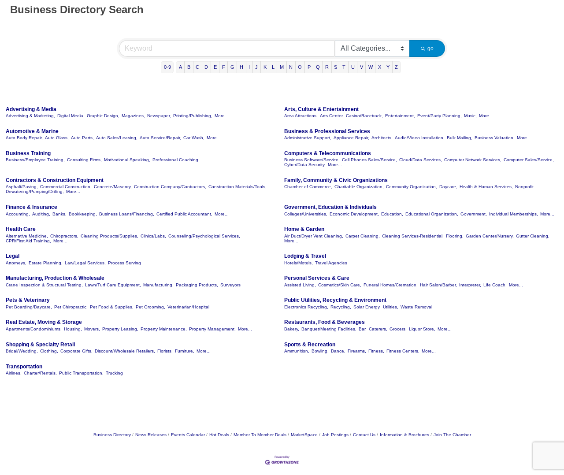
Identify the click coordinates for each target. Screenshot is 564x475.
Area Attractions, (301, 115)
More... (222, 115)
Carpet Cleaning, (362, 236)
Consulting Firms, (84, 159)
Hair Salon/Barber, (438, 284)
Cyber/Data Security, (305, 164)
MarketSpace (304, 434)
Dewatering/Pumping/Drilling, (35, 191)
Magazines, (133, 115)
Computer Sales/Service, (529, 159)
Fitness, (376, 351)
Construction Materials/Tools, (237, 186)
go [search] (430, 48)
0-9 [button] (167, 67)
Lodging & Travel (305, 256)
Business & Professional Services (327, 131)
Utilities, (390, 306)
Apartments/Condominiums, (34, 329)
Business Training (28, 153)
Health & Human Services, (486, 186)
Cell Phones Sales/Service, (369, 159)
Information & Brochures (404, 434)
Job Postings (335, 434)
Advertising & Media (31, 109)
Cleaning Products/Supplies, (109, 236)
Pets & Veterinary (28, 300)
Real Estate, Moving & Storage (44, 322)
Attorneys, (16, 262)
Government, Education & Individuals (330, 207)
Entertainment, (400, 115)
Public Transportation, (81, 373)
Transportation (24, 367)
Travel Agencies (331, 262)
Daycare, (448, 186)
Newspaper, (159, 115)
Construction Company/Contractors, (170, 186)
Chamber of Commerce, (308, 186)
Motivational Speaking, (127, 159)
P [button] (309, 67)
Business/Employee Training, (35, 159)
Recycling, (340, 306)
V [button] (361, 67)
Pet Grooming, (150, 306)
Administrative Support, (307, 137)
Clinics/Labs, (153, 236)
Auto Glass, (57, 137)
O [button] (300, 67)
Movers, (92, 329)
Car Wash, (193, 137)
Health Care (21, 229)
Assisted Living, (300, 284)
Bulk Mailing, (459, 137)
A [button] (180, 67)
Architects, (382, 137)
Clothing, (49, 351)
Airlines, (14, 373)
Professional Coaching (175, 159)
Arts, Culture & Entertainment (321, 109)
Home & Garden (304, 229)
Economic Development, (354, 214)
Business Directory (112, 434)
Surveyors (230, 284)
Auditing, (41, 214)
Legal (12, 256)
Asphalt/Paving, (22, 186)
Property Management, (212, 329)
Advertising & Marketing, (30, 115)
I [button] (249, 67)
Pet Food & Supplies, (112, 306)
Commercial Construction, (66, 186)
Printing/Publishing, (192, 115)
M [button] (282, 67)
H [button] (241, 67)
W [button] (370, 67)
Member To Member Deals (260, 434)
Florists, (165, 351)
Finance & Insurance (31, 207)
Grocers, (398, 329)
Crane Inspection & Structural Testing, (44, 284)
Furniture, (184, 351)
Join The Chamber (452, 434)
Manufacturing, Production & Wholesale (55, 278)
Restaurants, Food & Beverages (324, 322)
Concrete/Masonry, (113, 186)
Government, (473, 214)
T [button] (343, 67)
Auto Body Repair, (24, 137)
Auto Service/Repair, (160, 137)
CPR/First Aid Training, (28, 240)
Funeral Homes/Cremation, (391, 284)
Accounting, (18, 214)
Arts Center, (332, 115)
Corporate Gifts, (76, 351)
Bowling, (320, 351)
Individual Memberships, (513, 214)
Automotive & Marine (32, 131)
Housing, (73, 329)
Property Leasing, (120, 329)
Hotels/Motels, (298, 262)
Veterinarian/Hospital (188, 306)
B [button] (188, 67)
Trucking (114, 373)
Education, (392, 214)
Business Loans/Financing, (126, 214)
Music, (470, 115)
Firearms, (357, 351)
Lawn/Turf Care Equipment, (113, 284)
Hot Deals (219, 434)
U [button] (353, 67)
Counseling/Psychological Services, (204, 236)
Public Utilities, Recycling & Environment (335, 300)
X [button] (379, 67)
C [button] (197, 67)
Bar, (363, 329)
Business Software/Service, (312, 159)
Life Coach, (495, 284)
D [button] (206, 67)
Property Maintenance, (164, 329)
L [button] (273, 67)
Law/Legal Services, (85, 262)
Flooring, (455, 236)
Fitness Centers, (402, 351)
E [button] (215, 67)
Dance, (338, 351)
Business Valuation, (495, 137)
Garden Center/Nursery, (490, 236)
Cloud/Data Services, (420, 159)
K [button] (265, 67)
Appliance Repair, (351, 137)
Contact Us (364, 434)
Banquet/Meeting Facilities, (328, 329)
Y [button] (388, 67)
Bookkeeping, (83, 214)
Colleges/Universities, (305, 214)
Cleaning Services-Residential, (413, 236)
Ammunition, (296, 351)
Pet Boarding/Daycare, (29, 306)
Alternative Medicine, (27, 236)
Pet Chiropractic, (71, 306)
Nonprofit (524, 186)
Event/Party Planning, (439, 115)
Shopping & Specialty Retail (40, 344)
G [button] (232, 67)
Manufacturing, (158, 284)
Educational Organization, (431, 214)
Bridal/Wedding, (22, 351)
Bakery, (291, 329)
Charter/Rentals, (40, 373)
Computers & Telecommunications (327, 153)
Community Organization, (411, 186)
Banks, (59, 214)
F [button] (223, 67)
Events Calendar (188, 434)
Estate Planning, (46, 262)
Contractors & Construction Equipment (55, 180)
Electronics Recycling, (306, 306)
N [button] (291, 67)
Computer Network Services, (472, 159)
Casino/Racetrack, (364, 115)
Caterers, (378, 329)
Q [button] (318, 67)
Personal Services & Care (316, 278)
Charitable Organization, (359, 186)
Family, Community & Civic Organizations (336, 180)
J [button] (256, 67)
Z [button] (396, 67)
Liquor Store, (422, 329)
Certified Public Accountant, (184, 214)
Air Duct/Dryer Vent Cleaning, (313, 236)
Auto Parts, (82, 137)
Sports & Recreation (309, 344)
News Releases (151, 434)
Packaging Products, (197, 284)
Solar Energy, (367, 306)
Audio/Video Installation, (420, 137)
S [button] (335, 67)
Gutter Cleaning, (532, 236)
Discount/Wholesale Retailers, (125, 351)
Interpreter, (470, 284)
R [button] (327, 67)
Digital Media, (71, 115)
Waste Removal (416, 306)
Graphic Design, (103, 115)
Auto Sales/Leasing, (116, 137)
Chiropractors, (64, 236)
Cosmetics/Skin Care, (339, 284)
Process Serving (124, 262)
